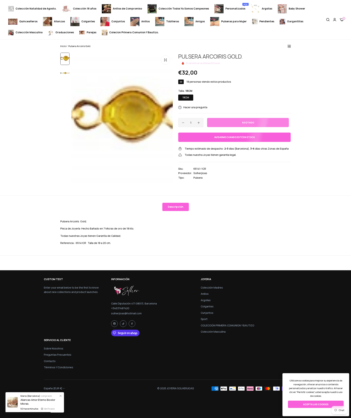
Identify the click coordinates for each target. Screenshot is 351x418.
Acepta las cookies (316, 404)
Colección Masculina (213, 331)
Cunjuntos (207, 313)
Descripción (175, 206)
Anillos (205, 293)
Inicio (63, 46)
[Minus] (183, 123)
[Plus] (198, 123)
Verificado (49, 408)
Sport (204, 319)
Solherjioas (200, 173)
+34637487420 (120, 308)
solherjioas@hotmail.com (126, 313)
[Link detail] (114, 323)
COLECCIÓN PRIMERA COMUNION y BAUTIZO (227, 325)
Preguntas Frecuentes (57, 354)
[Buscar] (327, 20)
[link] (60, 395)
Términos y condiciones (58, 367)
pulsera (198, 177)
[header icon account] (334, 20)
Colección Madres (212, 287)
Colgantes (207, 306)
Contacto (50, 361)
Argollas (206, 300)
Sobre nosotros (53, 348)
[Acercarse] (165, 60)
